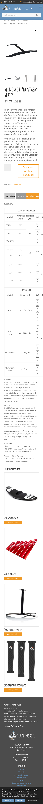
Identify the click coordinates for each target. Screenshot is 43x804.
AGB (21, 780)
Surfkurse (21, 777)
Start (6, 21)
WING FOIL (24, 21)
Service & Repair (21, 775)
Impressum (21, 785)
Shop (21, 769)
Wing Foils (17, 184)
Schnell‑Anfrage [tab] (32, 196)
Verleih (21, 772)
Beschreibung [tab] (9, 196)
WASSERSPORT (14, 21)
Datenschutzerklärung (21, 783)
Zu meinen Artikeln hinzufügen (28, 171)
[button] (35, 31)
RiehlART (21, 800)
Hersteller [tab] (21, 196)
